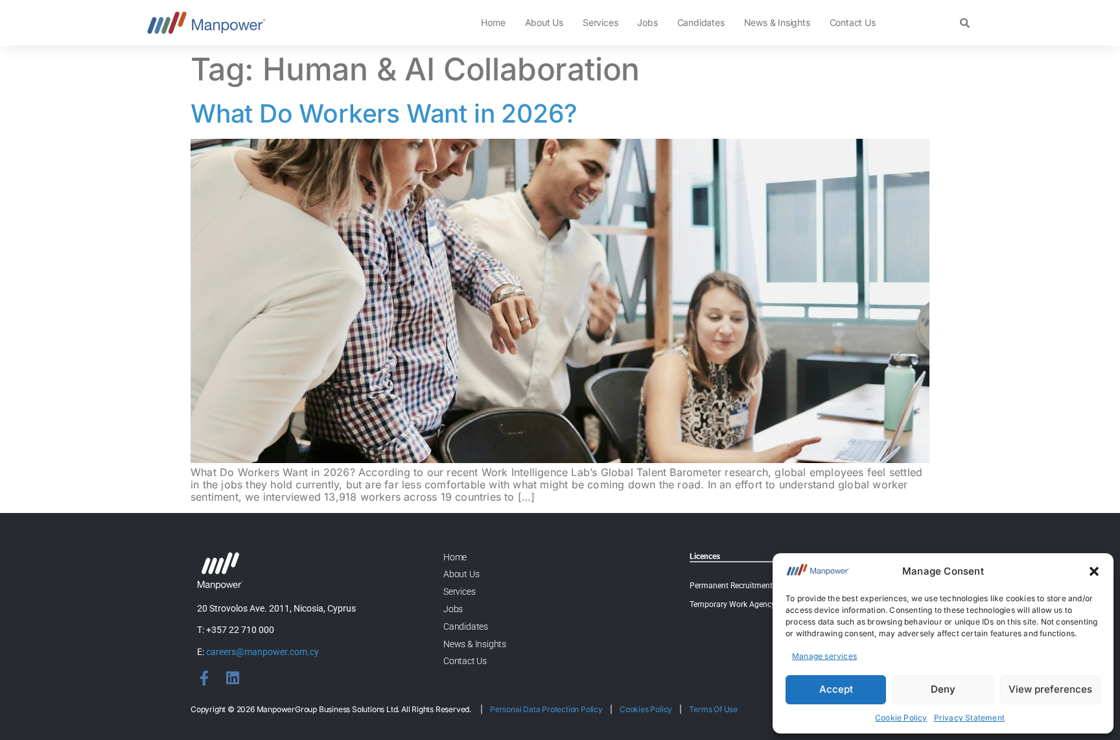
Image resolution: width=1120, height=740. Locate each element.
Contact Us (853, 22)
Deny (943, 689)
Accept (836, 689)
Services (600, 22)
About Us (544, 22)
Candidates (701, 22)
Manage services (824, 656)
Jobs (647, 22)
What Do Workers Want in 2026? (384, 113)
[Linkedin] (232, 678)
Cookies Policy (646, 709)
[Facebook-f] (204, 678)
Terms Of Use (713, 709)
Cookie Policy (901, 717)
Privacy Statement (969, 717)
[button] (1094, 571)
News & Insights (777, 22)
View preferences (1050, 689)
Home (493, 22)
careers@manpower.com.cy (262, 652)
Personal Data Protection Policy (546, 709)
